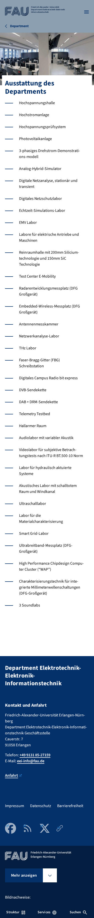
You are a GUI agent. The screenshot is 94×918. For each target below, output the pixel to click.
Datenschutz (40, 806)
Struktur (12, 912)
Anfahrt (11, 775)
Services (44, 912)
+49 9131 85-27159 (35, 755)
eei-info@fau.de (30, 761)
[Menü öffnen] (86, 11)
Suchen (75, 912)
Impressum (14, 806)
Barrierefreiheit (70, 806)
